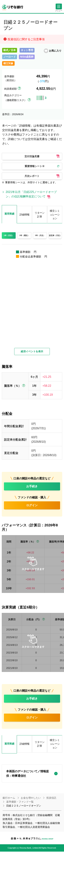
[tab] (9, 744)
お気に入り (55, 50)
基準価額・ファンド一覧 (20, 801)
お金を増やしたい (31, 797)
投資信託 (51, 797)
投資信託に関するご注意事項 (26, 39)
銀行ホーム (9, 797)
